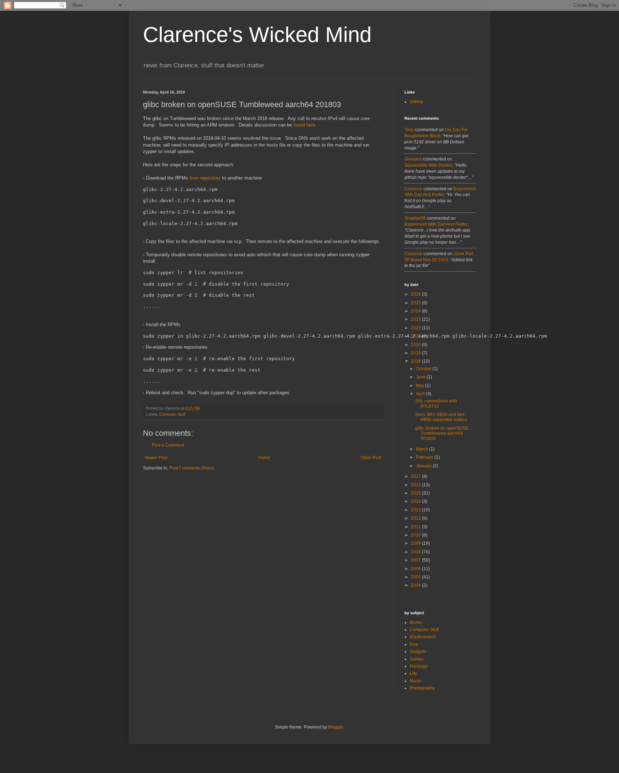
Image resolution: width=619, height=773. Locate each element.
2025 (416, 302)
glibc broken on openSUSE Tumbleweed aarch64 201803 (441, 433)
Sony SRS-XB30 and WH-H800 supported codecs (441, 417)
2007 (416, 560)
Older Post (371, 457)
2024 (416, 311)
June (421, 377)
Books (416, 622)
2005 (416, 576)
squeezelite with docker (428, 165)
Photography (422, 688)
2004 (416, 585)
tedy (409, 129)
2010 (416, 535)
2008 (416, 551)
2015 (416, 493)
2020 (416, 344)
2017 (416, 476)
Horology (419, 666)
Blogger (335, 727)
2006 (416, 568)
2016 (416, 484)
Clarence (413, 188)
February (425, 457)
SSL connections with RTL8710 (436, 404)
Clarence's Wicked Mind (257, 35)
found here (304, 125)
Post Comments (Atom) (191, 468)
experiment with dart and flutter (435, 224)
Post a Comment (168, 445)
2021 (416, 336)
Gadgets (418, 651)
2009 (416, 543)
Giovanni (413, 159)
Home (264, 457)
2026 (416, 294)
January (424, 465)
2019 (416, 353)
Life (413, 673)
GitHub (416, 101)
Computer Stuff (172, 414)
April (421, 393)
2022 (416, 327)
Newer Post (156, 457)
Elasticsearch (423, 636)
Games (417, 659)
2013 (416, 509)
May (420, 385)
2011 (416, 526)
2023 (416, 319)
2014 (416, 501)
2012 (416, 518)
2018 (416, 361)
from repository (205, 178)
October (424, 368)
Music (415, 680)
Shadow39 (415, 218)
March (422, 449)
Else (414, 644)
